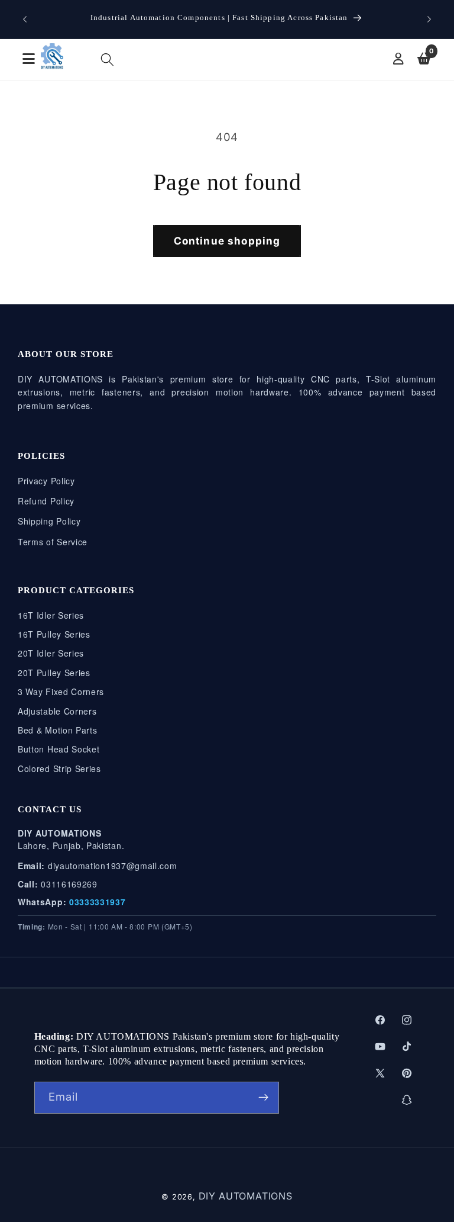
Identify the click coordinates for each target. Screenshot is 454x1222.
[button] (107, 59)
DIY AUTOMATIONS (246, 1196)
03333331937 (97, 902)
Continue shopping (227, 240)
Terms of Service (52, 542)
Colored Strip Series (59, 768)
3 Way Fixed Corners (61, 691)
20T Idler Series (51, 653)
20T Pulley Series (54, 672)
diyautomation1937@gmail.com (112, 866)
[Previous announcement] (25, 19)
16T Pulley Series (54, 634)
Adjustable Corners (57, 711)
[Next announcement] (429, 19)
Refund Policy (46, 501)
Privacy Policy (46, 481)
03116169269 (69, 884)
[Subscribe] (263, 1098)
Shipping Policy (49, 521)
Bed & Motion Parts (57, 730)
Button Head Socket (58, 749)
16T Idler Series (51, 615)
